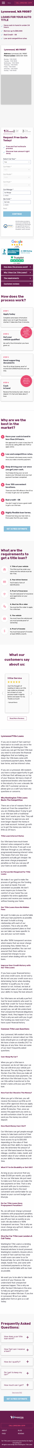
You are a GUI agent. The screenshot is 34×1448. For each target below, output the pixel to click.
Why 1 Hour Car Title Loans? (15, 272)
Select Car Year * (9, 159)
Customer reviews (11, 284)
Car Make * (7, 167)
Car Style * (7, 182)
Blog (20, 1430)
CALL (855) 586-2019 (24, 3)
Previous (2, 693)
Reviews (21, 1433)
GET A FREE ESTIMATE (17, 529)
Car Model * (7, 174)
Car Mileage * (8, 192)
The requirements (11, 278)
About (4, 1430)
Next (31, 693)
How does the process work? (16, 267)
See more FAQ (17, 1393)
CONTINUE (17, 214)
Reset (5, 208)
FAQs (4, 1433)
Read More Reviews (17, 718)
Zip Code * (7, 202)
